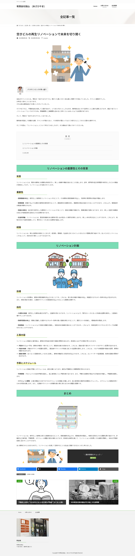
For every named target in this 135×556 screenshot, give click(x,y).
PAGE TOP (130, 537)
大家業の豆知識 (30, 474)
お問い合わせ (28, 512)
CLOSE (68, 139)
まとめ (26, 153)
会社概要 (37, 512)
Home (19, 512)
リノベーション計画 (30, 148)
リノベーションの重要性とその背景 (35, 143)
